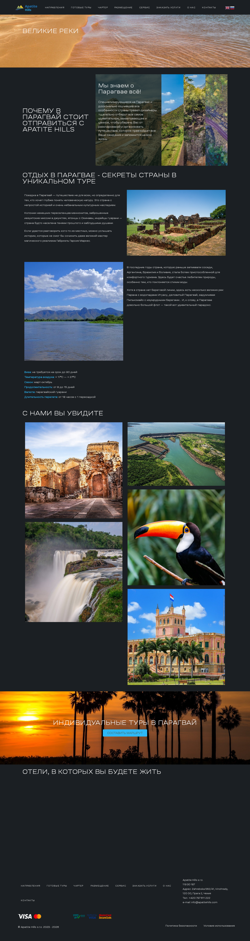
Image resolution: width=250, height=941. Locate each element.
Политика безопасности (181, 926)
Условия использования (219, 926)
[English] (227, 7)
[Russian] (232, 7)
